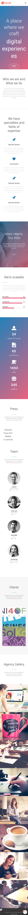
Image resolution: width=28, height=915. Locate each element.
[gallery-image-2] (14, 810)
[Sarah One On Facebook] (13, 514)
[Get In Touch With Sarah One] (11, 514)
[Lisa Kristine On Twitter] (14, 562)
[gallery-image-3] (14, 726)
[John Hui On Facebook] (11, 489)
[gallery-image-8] (14, 782)
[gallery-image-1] (14, 754)
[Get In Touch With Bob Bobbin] (11, 538)
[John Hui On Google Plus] (15, 489)
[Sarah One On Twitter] (15, 514)
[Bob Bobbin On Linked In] (15, 538)
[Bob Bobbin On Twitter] (13, 538)
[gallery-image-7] (14, 894)
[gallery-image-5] (14, 838)
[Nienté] (1, 909)
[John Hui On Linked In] (17, 489)
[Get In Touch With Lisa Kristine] (11, 562)
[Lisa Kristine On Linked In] (16, 562)
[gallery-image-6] (14, 698)
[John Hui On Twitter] (13, 489)
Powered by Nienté (14, 914)
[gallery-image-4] (14, 866)
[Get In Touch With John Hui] (10, 489)
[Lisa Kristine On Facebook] (12, 562)
